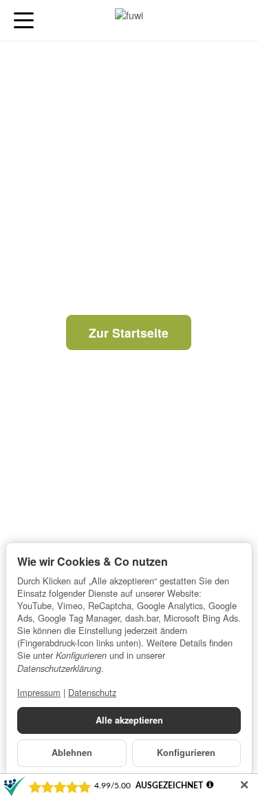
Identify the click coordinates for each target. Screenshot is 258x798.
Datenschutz (92, 692)
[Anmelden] (209, 20)
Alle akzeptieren (129, 720)
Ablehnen (72, 752)
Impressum (39, 692)
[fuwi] (128, 20)
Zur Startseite (129, 332)
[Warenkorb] (234, 20)
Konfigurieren (186, 752)
